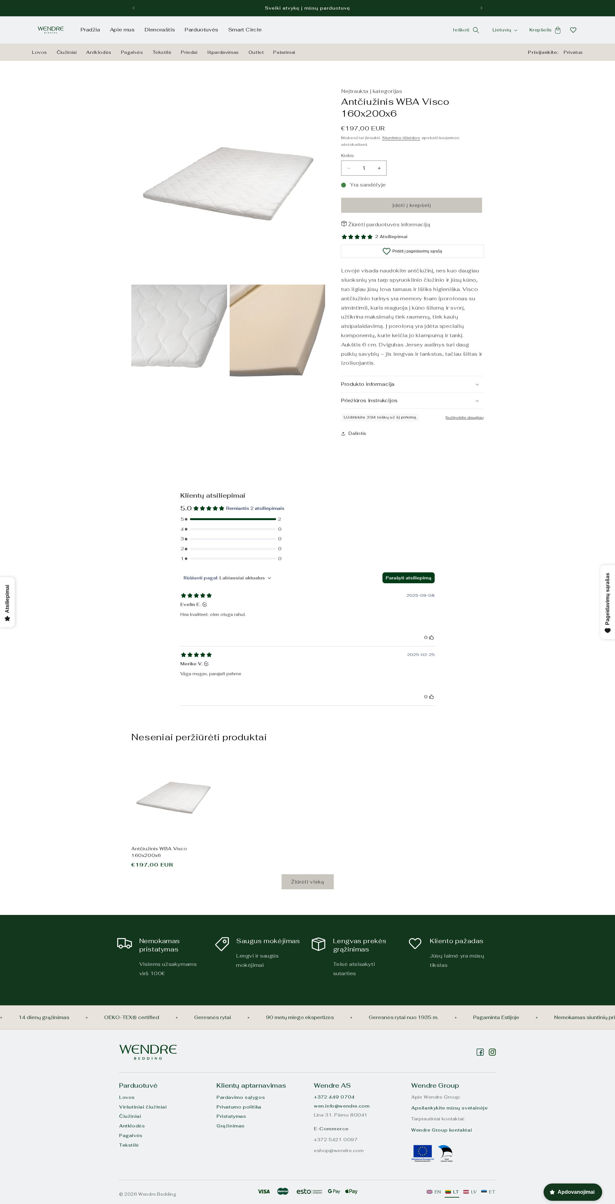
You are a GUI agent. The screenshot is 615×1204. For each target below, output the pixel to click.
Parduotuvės (201, 29)
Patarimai (284, 52)
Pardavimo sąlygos (241, 1097)
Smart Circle (245, 29)
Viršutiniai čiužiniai (143, 1107)
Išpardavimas (223, 52)
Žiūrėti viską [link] (307, 882)
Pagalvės (132, 52)
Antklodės (98, 52)
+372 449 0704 (334, 1097)
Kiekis (347, 155)
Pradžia (90, 29)
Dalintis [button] (357, 433)
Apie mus (122, 29)
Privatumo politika (239, 1107)
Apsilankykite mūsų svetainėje (449, 1108)
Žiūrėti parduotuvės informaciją (389, 224)
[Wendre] (148, 1052)
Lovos (39, 52)
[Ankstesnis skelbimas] (134, 8)
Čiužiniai (67, 52)
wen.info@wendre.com (341, 1106)
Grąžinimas (231, 1126)
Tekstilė (162, 52)
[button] (476, 30)
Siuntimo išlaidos (401, 137)
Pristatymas (231, 1116)
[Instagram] (480, 1052)
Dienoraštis (159, 29)
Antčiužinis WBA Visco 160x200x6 (159, 852)
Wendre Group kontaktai (441, 1130)
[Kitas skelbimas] (481, 8)
